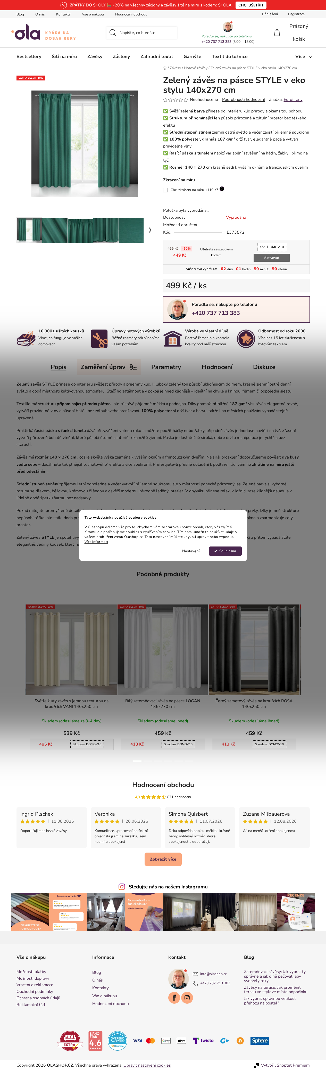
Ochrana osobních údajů (38, 998)
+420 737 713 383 (216, 42)
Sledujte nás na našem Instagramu (168, 887)
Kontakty (63, 14)
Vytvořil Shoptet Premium (285, 1065)
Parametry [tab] (166, 367)
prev (20, 681)
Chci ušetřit (251, 5)
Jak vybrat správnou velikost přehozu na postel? (270, 1000)
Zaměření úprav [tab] (103, 367)
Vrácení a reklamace (34, 985)
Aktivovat (271, 257)
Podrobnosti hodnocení (243, 99)
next (306, 681)
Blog (20, 14)
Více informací (96, 541)
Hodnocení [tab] (217, 367)
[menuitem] (28, 56)
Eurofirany (293, 99)
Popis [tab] (58, 367)
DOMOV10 (272, 247)
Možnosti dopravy (32, 978)
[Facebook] (174, 998)
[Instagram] (187, 998)
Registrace (296, 14)
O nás (40, 14)
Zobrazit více (163, 859)
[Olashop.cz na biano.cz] (95, 1040)
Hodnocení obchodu (131, 14)
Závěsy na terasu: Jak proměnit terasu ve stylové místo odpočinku (275, 989)
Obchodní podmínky (34, 992)
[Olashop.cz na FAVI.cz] (70, 1040)
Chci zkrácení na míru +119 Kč (197, 189)
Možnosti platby (31, 972)
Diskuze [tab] (264, 367)
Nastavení (191, 551)
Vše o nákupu (93, 14)
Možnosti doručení (180, 225)
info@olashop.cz (213, 973)
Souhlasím (227, 551)
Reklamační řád (30, 1005)
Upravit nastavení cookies (147, 1065)
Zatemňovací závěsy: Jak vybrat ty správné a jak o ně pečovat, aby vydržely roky (275, 976)
